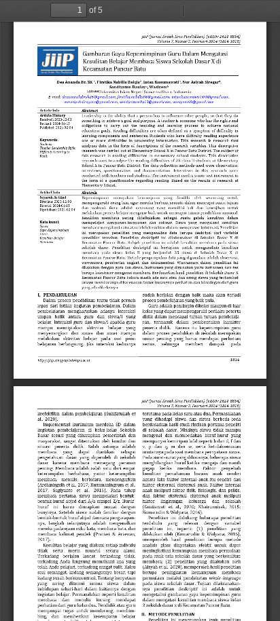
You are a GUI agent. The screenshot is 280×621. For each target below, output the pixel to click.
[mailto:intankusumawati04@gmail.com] (202, 96)
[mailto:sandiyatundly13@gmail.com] (146, 101)
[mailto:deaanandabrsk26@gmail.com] (89, 96)
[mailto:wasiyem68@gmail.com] (195, 101)
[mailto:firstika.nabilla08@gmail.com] (145, 96)
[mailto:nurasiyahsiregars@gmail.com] (91, 101)
